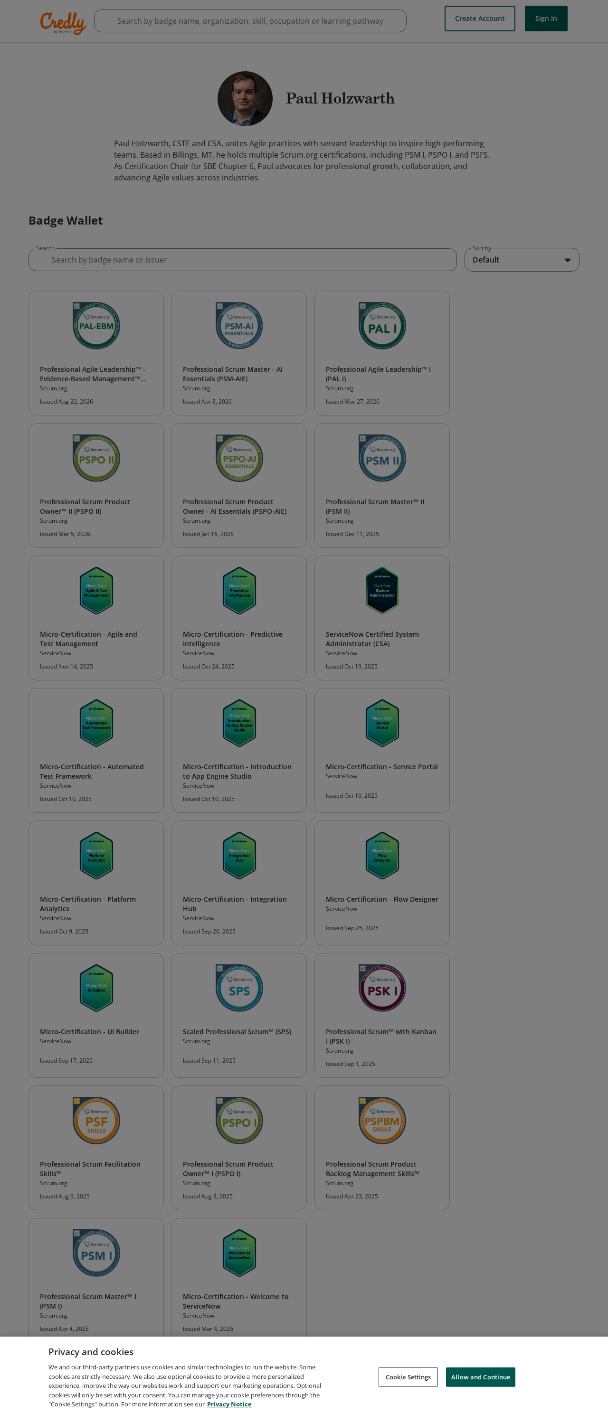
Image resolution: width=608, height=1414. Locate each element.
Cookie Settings (408, 1376)
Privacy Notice (229, 1404)
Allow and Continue (480, 1376)
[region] (304, 1375)
